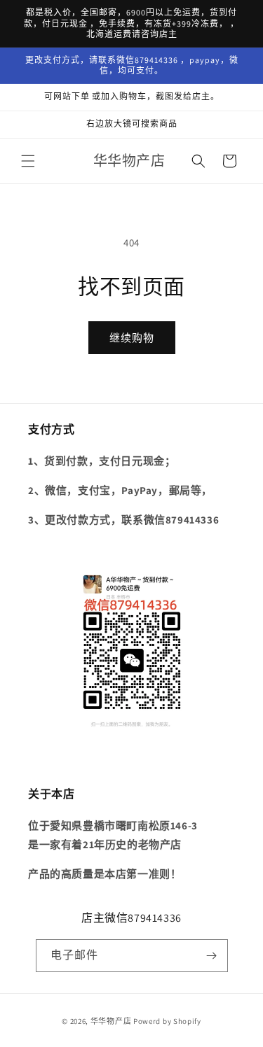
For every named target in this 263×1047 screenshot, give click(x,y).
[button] (28, 161)
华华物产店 (111, 1021)
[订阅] (211, 955)
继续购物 (131, 337)
